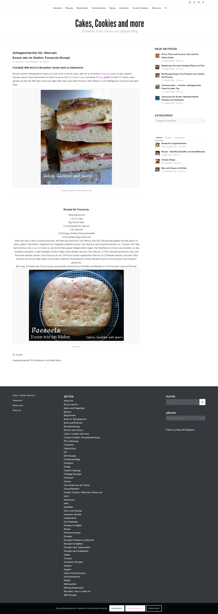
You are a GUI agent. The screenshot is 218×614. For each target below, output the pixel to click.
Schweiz (68, 558)
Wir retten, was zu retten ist (77, 591)
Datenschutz (18, 405)
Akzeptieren (117, 608)
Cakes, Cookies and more (24, 395)
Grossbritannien (71, 488)
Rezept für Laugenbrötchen (173, 143)
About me (17, 410)
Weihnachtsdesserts (74, 587)
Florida (67, 466)
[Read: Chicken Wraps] (157, 161)
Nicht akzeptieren (135, 608)
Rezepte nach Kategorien (76, 551)
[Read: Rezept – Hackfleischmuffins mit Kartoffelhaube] (157, 153)
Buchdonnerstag (72, 426)
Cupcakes (69, 444)
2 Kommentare (32, 62)
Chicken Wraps (168, 160)
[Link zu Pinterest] (198, 2)
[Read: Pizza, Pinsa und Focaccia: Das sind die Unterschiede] (157, 55)
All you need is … (72, 404)
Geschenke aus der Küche (77, 485)
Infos (66, 503)
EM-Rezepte (70, 456)
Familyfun (68, 463)
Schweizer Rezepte (73, 562)
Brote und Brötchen (73, 423)
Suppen (67, 569)
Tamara (46, 62)
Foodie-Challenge (72, 470)
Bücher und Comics (73, 430)
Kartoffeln (68, 507)
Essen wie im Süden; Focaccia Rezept (41, 57)
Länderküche (70, 518)
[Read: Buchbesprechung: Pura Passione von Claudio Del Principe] (157, 75)
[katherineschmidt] (109, 26)
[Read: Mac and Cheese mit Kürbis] (157, 169)
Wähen (67, 580)
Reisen (67, 529)
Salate (67, 554)
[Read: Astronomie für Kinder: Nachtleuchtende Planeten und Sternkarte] (157, 98)
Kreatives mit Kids (72, 514)
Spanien (68, 565)
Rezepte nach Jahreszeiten (77, 547)
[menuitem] (57, 8)
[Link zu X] (194, 2)
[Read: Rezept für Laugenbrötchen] (157, 144)
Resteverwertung (72, 532)
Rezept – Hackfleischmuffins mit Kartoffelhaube (183, 152)
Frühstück (69, 477)
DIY (65, 452)
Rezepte (68, 536)
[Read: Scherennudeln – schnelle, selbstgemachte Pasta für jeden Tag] (157, 86)
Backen (67, 412)
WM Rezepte (70, 595)
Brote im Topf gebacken (75, 419)
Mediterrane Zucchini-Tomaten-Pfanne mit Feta (182, 66)
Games (67, 481)
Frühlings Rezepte (72, 474)
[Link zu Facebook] (203, 2)
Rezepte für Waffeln (73, 543)
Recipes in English (73, 525)
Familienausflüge (72, 459)
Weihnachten (70, 584)
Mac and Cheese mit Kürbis (174, 168)
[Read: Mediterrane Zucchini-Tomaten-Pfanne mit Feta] (157, 67)
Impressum (17, 400)
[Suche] (165, 8)
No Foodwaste (71, 521)
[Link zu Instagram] (190, 2)
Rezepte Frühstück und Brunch (79, 540)
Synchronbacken (72, 576)
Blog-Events (70, 415)
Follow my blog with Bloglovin (180, 429)
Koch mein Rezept (73, 510)
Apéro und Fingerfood (74, 408)
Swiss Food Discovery (75, 573)
